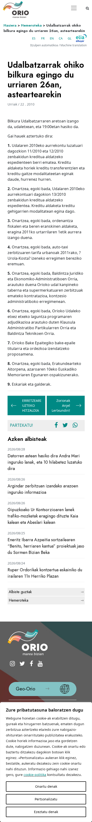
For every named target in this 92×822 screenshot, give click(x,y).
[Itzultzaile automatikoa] (81, 38)
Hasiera (10, 25)
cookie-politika (35, 774)
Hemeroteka (31, 25)
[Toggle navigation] (73, 8)
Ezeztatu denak (46, 812)
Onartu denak (46, 786)
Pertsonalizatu (46, 799)
